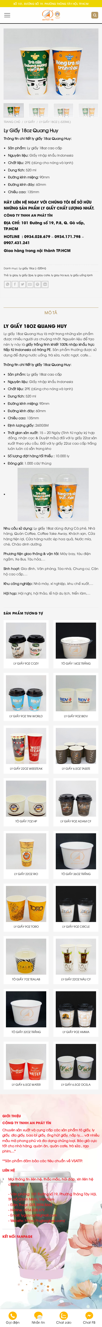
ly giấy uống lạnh (81, 275)
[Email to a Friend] (30, 284)
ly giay (14, 275)
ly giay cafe (42, 275)
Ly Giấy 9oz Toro (26, 926)
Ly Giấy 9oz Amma (76, 1032)
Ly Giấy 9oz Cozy (26, 663)
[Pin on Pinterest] (37, 284)
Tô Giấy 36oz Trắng (76, 874)
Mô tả (51, 312)
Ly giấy (29, 122)
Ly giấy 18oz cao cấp (44, 147)
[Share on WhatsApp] (7, 284)
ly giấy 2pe (26, 275)
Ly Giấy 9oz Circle (76, 926)
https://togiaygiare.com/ (45, 1220)
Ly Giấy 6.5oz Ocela (76, 1084)
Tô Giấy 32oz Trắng (26, 1032)
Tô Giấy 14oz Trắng (76, 663)
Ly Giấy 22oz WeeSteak (26, 768)
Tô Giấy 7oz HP (26, 821)
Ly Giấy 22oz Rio (26, 874)
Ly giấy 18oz (43, 528)
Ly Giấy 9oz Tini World (26, 716)
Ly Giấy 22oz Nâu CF (76, 979)
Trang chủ (12, 122)
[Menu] (7, 15)
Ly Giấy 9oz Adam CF (75, 821)
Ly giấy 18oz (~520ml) (55, 122)
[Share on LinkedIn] (45, 284)
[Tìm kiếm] (94, 15)
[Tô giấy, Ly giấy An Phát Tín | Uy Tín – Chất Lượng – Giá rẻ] (51, 15)
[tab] (51, 312)
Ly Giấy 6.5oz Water (26, 1084)
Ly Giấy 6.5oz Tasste (76, 768)
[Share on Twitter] (22, 284)
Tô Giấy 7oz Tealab (26, 979)
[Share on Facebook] (15, 284)
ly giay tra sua (60, 275)
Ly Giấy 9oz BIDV (76, 716)
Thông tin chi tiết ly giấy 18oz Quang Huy (37, 138)
